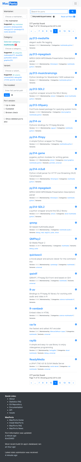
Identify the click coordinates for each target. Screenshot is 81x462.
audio (69, 230)
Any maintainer (18, 24)
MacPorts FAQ (15, 426)
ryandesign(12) (19, 29)
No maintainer (11, 21)
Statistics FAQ (15, 402)
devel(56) (19, 55)
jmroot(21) (7, 27)
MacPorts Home (16, 420)
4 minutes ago (11, 455)
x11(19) (6, 80)
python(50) (8, 58)
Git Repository (15, 404)
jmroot (53, 96)
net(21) (14, 58)
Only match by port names (41, 16)
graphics (68, 112)
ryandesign (54, 264)
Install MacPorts (16, 423)
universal (58, 163)
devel (66, 96)
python (70, 45)
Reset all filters (67, 17)
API (10, 410)
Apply (7, 95)
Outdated (9, 109)
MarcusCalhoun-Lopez (57, 331)
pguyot (53, 128)
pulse (52, 232)
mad (42, 232)
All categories (17, 53)
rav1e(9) (19, 80)
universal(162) (9, 77)
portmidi (52, 163)
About (12, 399)
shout (57, 232)
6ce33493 (9, 438)
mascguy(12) (8, 29)
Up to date (10, 105)
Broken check (11, 112)
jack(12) (12, 80)
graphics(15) (8, 60)
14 (69, 31)
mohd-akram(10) (10, 32)
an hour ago (10, 447)
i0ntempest (54, 64)
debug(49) (18, 77)
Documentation (16, 407)
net (69, 366)
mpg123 (47, 232)
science (62, 299)
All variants (16, 75)
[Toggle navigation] (75, 3)
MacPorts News (16, 428)
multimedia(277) (9, 55)
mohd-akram (54, 366)
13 (64, 31)
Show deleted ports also (13, 120)
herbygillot (52, 350)
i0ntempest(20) (17, 27)
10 (51, 31)
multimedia (63, 45)
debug (38, 232)
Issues (12, 413)
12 (60, 31)
